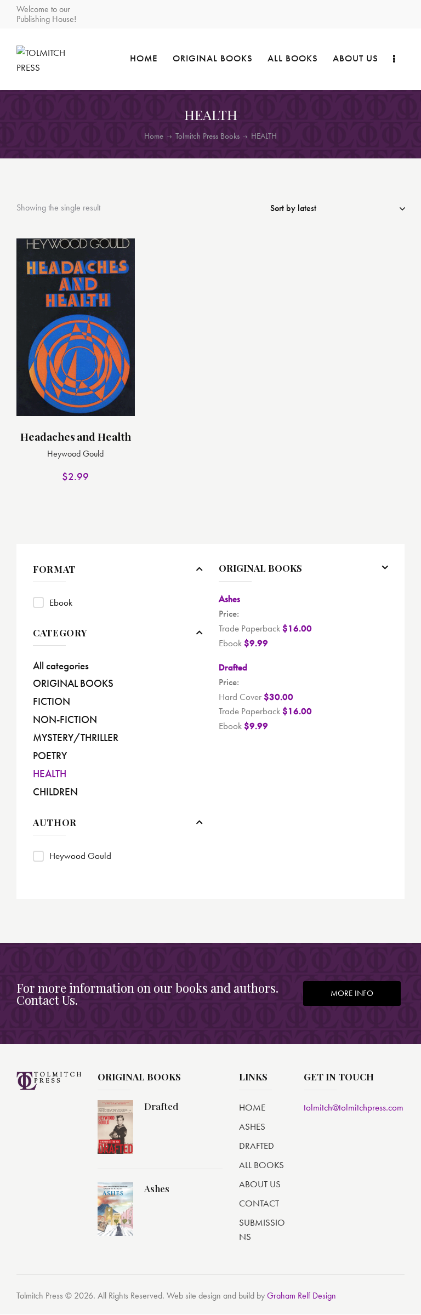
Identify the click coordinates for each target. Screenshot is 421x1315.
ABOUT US (260, 1184)
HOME (252, 1107)
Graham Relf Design (301, 1295)
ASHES (252, 1126)
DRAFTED (256, 1146)
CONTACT (259, 1203)
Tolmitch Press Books (207, 135)
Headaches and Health (75, 436)
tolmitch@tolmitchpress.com (353, 1107)
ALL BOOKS (261, 1165)
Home (153, 136)
